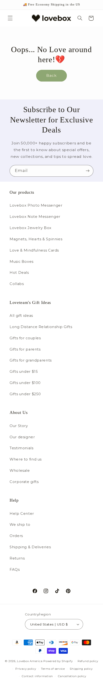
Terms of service (53, 668)
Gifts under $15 (24, 371)
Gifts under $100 (25, 383)
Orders (16, 536)
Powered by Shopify (58, 661)
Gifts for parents (25, 349)
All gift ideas (21, 315)
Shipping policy (81, 668)
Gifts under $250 (25, 394)
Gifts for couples (25, 338)
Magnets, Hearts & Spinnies (36, 239)
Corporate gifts (24, 482)
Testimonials (22, 448)
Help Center (22, 513)
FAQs (15, 569)
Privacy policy (25, 668)
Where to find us (26, 459)
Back (51, 75)
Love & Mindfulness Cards (34, 250)
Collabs (17, 284)
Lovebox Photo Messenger (36, 205)
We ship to (20, 524)
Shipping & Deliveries (30, 547)
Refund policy (88, 661)
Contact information (37, 676)
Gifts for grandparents (31, 360)
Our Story (19, 426)
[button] (10, 18)
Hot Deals (19, 272)
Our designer (22, 437)
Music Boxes (22, 261)
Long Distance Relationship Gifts (41, 327)
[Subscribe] (87, 171)
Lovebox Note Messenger (35, 216)
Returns (17, 558)
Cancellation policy (72, 676)
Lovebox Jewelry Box (31, 228)
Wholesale (20, 470)
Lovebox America (29, 661)
